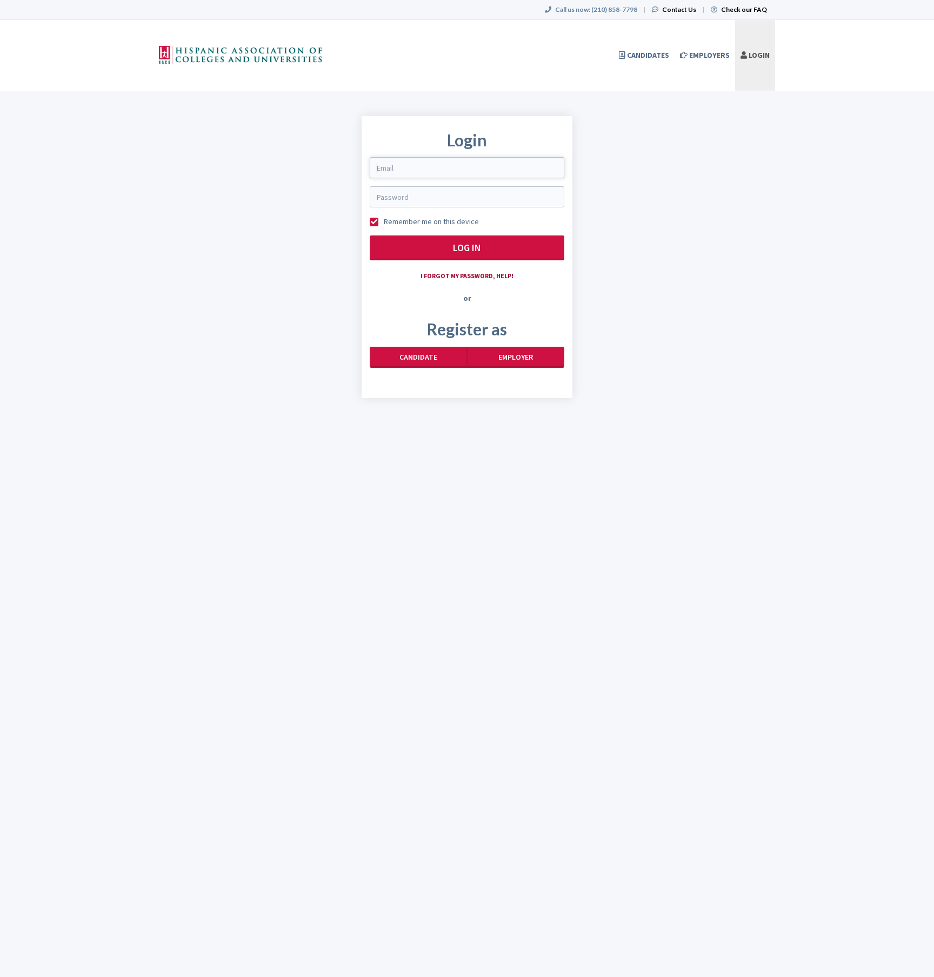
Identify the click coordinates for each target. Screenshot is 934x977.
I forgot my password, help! (467, 276)
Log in (467, 247)
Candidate (418, 357)
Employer (515, 357)
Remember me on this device (430, 221)
